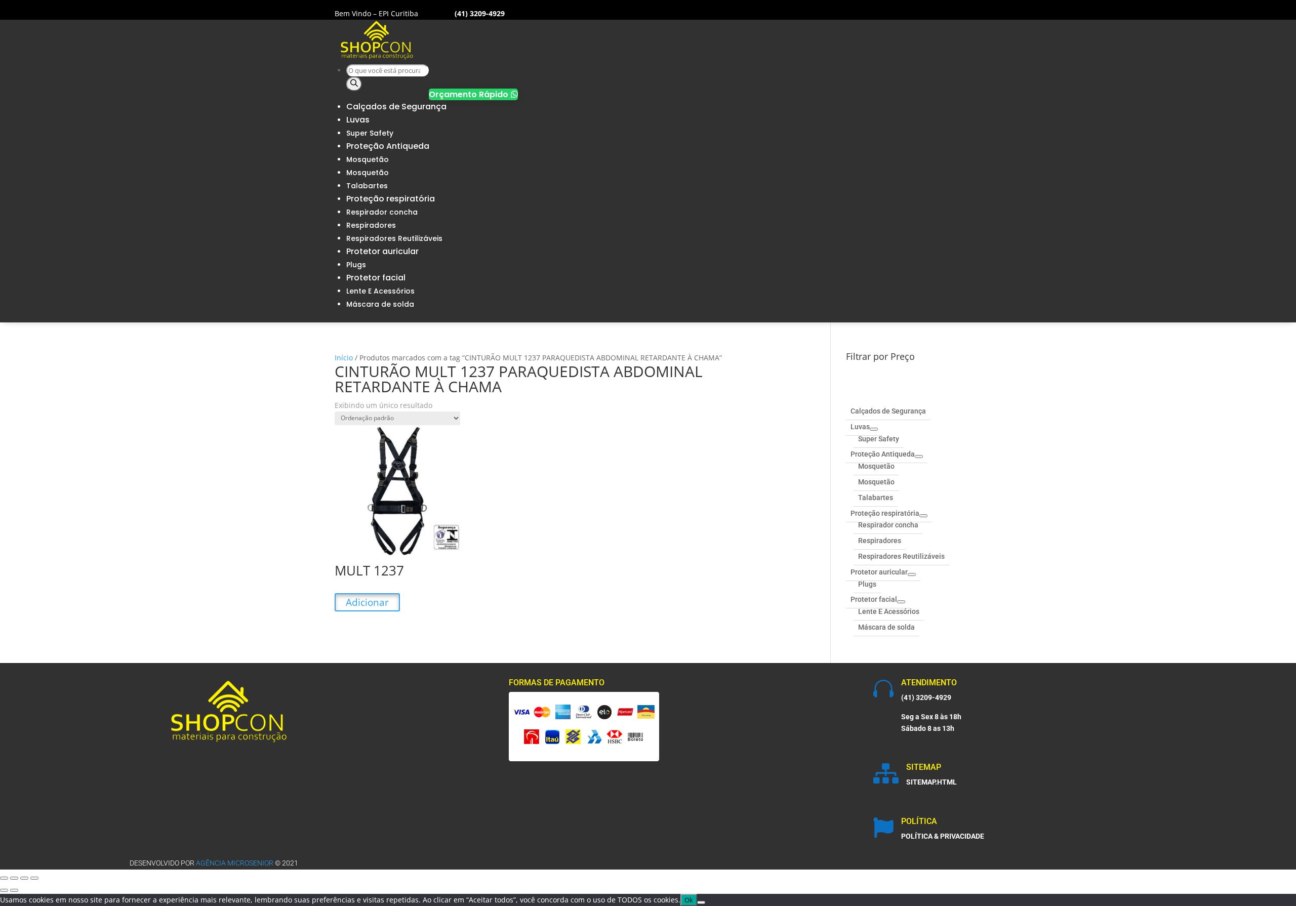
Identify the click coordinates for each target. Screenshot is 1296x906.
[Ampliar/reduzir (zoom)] (4, 878)
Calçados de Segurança (396, 106)
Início (344, 357)
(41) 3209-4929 (926, 697)
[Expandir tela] (14, 878)
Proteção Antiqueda (387, 146)
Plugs (356, 265)
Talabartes (367, 186)
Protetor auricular (382, 251)
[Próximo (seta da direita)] (14, 890)
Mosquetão (367, 159)
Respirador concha (382, 212)
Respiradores (371, 225)
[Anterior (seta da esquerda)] (4, 890)
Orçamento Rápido (473, 94)
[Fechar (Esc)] (34, 878)
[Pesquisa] (354, 84)
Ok (688, 899)
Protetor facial (376, 277)
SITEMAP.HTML (931, 782)
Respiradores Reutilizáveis (394, 238)
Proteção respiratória (390, 198)
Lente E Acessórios (380, 291)
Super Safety (369, 133)
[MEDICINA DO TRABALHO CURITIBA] (377, 57)
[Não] (701, 902)
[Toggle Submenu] (874, 429)
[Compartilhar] (24, 878)
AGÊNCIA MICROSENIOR (234, 863)
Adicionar (367, 602)
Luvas (358, 120)
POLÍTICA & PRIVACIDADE (942, 836)
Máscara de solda (380, 304)
